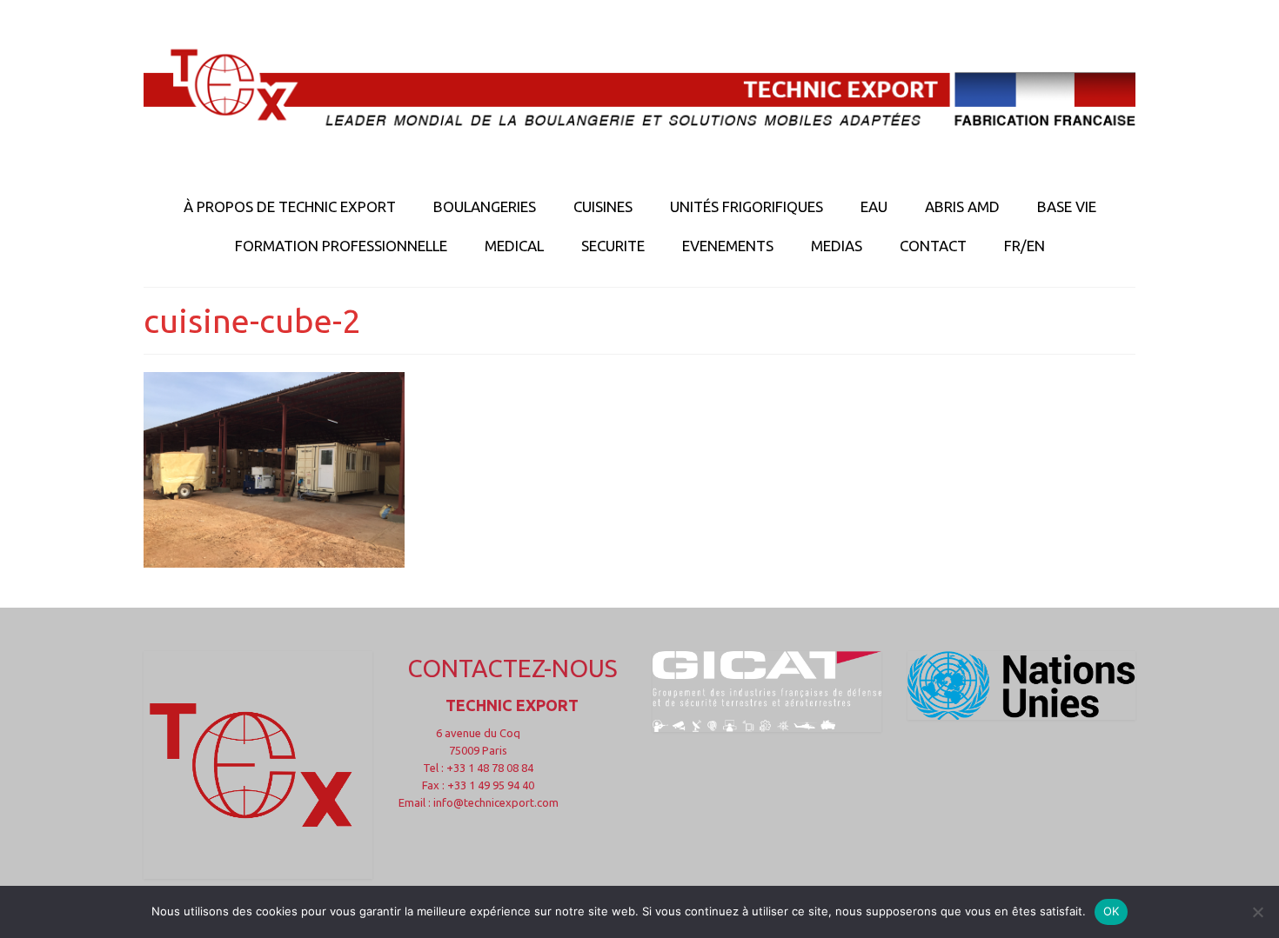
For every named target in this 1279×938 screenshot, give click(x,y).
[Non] (1257, 912)
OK (1111, 911)
